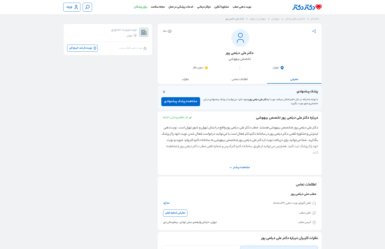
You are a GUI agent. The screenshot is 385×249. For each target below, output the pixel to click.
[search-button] (87, 7)
